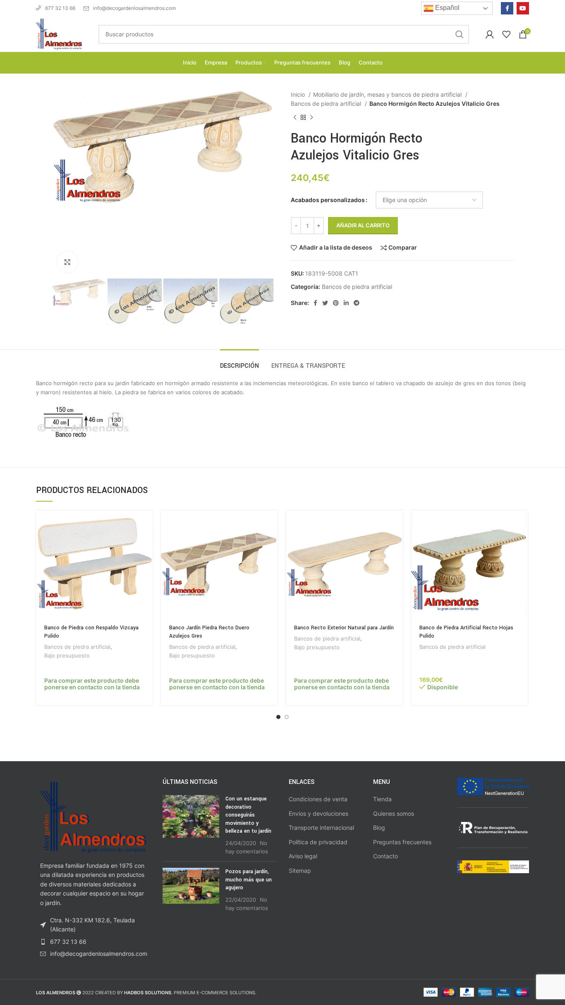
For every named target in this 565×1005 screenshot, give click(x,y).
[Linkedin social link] (346, 303)
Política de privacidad (318, 841)
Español (446, 7)
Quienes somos (393, 813)
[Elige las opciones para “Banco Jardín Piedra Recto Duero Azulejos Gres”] (271, 523)
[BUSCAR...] (459, 34)
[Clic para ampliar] (67, 262)
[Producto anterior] (295, 117)
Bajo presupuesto (67, 655)
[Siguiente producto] (311, 117)
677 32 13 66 (60, 8)
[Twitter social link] (325, 303)
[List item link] (93, 941)
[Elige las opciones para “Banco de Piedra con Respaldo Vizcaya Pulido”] (146, 523)
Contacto (385, 856)
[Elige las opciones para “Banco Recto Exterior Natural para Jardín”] (396, 523)
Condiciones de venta (318, 799)
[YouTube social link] (523, 8)
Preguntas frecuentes (402, 841)
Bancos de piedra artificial (327, 103)
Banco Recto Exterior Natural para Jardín (344, 627)
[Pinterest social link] (335, 303)
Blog (379, 827)
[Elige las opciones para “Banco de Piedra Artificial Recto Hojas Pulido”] (521, 523)
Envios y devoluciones (318, 813)
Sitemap (300, 870)
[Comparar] (146, 542)
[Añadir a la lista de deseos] (146, 561)
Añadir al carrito (363, 225)
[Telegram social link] (356, 303)
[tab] (239, 361)
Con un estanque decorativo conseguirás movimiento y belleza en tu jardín (248, 815)
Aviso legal (303, 856)
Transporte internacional (321, 827)
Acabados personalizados (328, 199)
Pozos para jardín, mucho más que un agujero (248, 879)
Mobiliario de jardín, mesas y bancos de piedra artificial (388, 94)
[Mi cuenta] (489, 34)
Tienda (382, 799)
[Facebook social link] (507, 8)
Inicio (298, 94)
